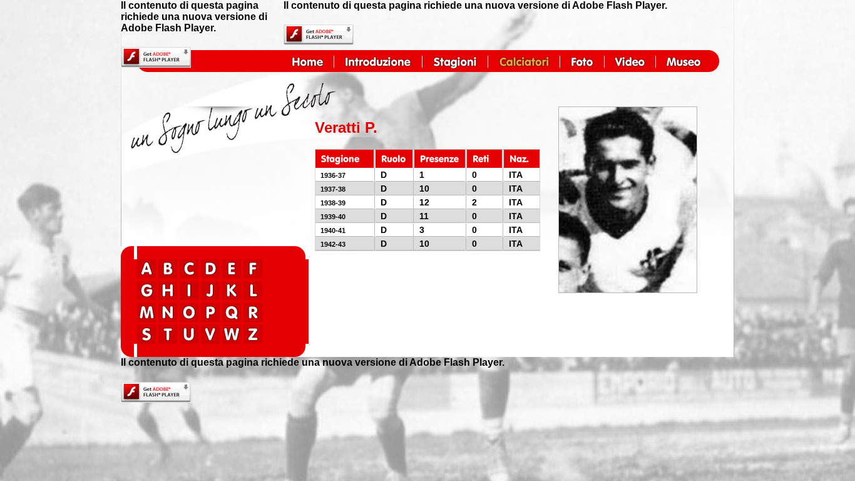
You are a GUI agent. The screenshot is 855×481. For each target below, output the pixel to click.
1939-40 (333, 216)
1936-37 (333, 175)
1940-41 (333, 230)
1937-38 (333, 189)
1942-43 (333, 244)
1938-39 (333, 203)
